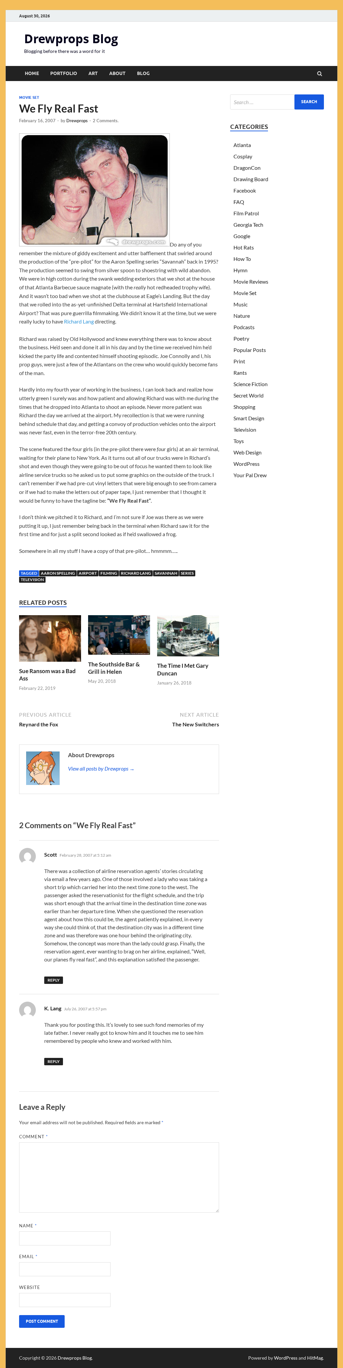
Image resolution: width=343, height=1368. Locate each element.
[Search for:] (277, 102)
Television (32, 579)
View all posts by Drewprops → (101, 768)
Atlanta (242, 145)
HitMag (315, 1358)
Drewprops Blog (71, 38)
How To (242, 259)
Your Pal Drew (250, 475)
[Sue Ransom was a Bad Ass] (50, 663)
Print (239, 361)
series (187, 573)
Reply (54, 980)
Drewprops (77, 120)
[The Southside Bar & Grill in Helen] (119, 656)
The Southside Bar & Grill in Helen (114, 668)
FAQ (238, 202)
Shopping (244, 407)
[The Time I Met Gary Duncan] (188, 658)
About (117, 73)
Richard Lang (79, 321)
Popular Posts (249, 350)
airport (88, 573)
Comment (33, 1136)
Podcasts (244, 327)
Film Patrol (246, 213)
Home (32, 73)
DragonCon (247, 167)
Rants (240, 372)
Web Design (247, 452)
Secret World (248, 395)
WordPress (246, 463)
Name (28, 1225)
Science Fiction (250, 384)
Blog (143, 73)
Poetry (241, 338)
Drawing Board (250, 179)
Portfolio (63, 73)
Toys (238, 441)
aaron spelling (58, 573)
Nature (241, 315)
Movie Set (29, 97)
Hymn (240, 270)
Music (240, 304)
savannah (166, 573)
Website (29, 1287)
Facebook (244, 190)
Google (241, 236)
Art (93, 73)
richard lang (136, 573)
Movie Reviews (250, 281)
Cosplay (242, 156)
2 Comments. (106, 120)
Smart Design (248, 418)
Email (28, 1256)
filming (108, 573)
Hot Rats (243, 247)
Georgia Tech (248, 224)
